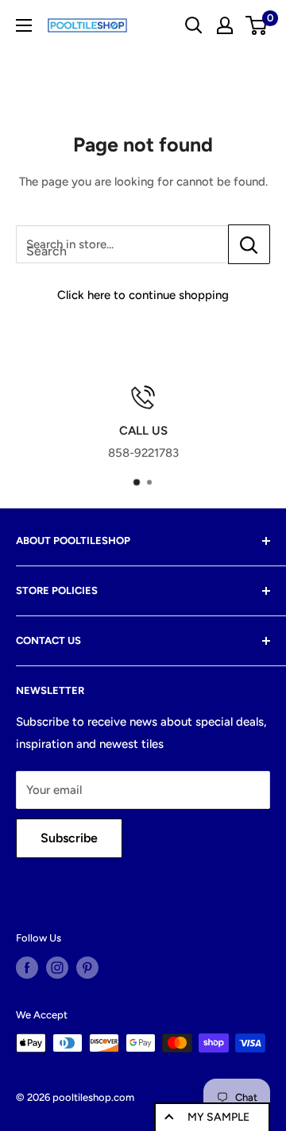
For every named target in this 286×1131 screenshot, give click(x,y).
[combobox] (122, 244)
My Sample (218, 1117)
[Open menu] (24, 25)
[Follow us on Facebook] (27, 968)
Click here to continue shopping (143, 295)
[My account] (225, 25)
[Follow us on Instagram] (57, 968)
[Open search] (194, 25)
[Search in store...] (249, 244)
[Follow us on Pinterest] (87, 968)
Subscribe (69, 837)
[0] (257, 25)
